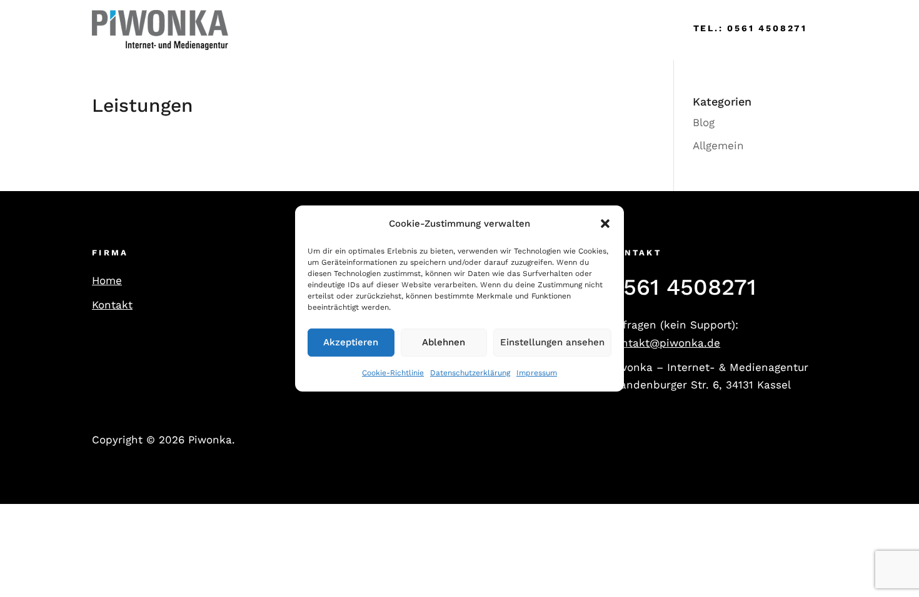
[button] (605, 224)
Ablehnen (443, 342)
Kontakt (112, 304)
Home (262, 30)
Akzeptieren (350, 342)
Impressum (536, 372)
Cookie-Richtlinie (393, 372)
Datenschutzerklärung (470, 372)
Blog (704, 122)
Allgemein (718, 145)
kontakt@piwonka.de (664, 343)
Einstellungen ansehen (552, 342)
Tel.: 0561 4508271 (750, 28)
